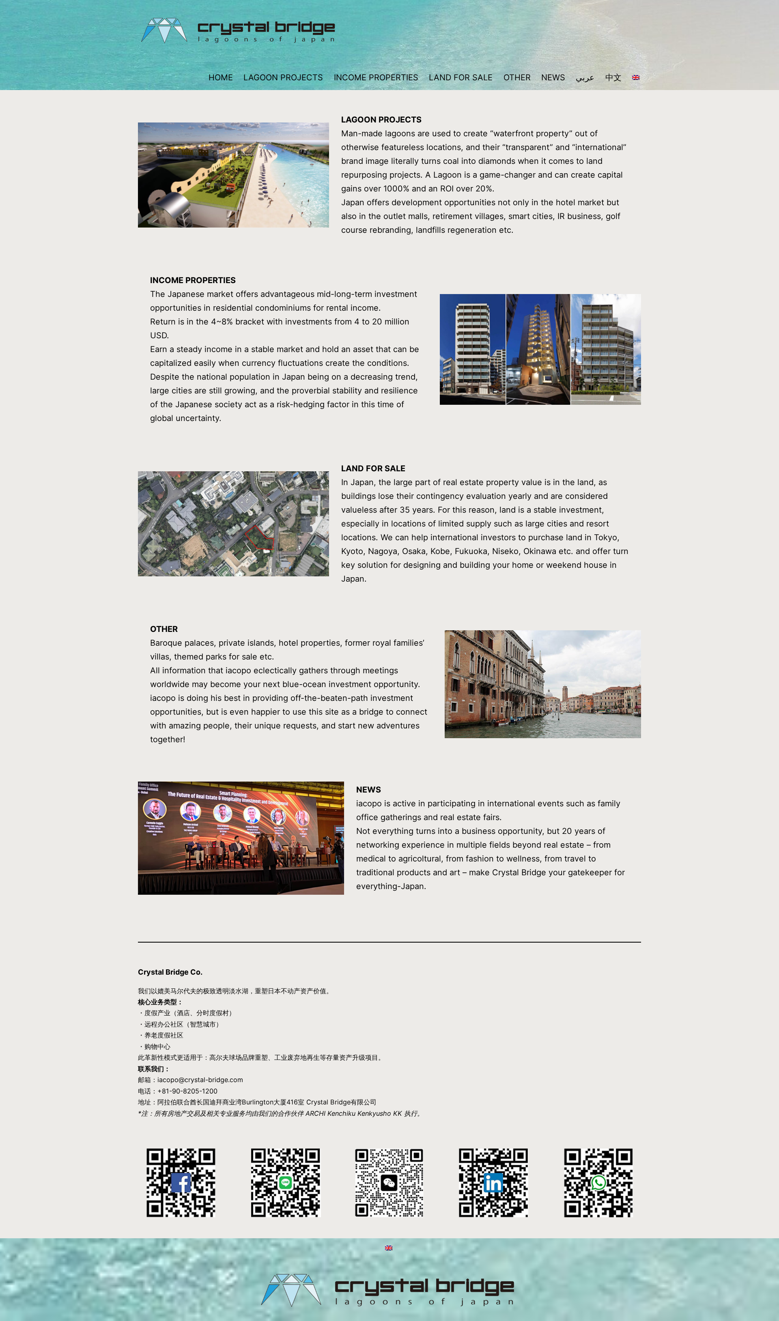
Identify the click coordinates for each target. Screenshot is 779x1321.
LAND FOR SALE (461, 77)
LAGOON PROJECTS (283, 77)
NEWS (553, 77)
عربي (585, 77)
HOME (221, 77)
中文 (613, 77)
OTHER (517, 77)
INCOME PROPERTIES (376, 77)
